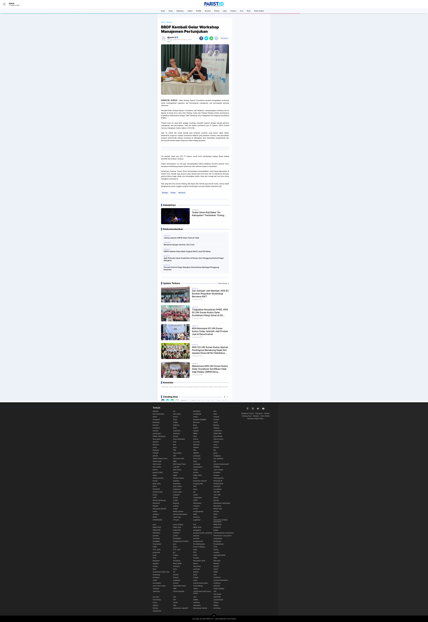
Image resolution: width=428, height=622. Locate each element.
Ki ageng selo (198, 483)
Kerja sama (157, 483)
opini (225, 11)
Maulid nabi (217, 509)
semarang (156, 575)
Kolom (216, 11)
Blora (195, 425)
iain (214, 461)
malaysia (196, 506)
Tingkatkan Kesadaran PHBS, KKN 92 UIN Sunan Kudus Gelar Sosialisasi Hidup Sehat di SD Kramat (210, 312)
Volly (174, 605)
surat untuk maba (159, 586)
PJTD (215, 547)
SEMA (215, 572)
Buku (175, 428)
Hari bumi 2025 (178, 458)
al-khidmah (197, 414)
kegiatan (176, 481)
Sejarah (196, 572)
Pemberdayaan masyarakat (223, 533)
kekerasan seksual (200, 481)
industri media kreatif (221, 464)
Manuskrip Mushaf (159, 509)
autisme (216, 417)
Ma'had (216, 500)
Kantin (195, 478)
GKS (174, 456)
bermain (156, 425)
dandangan (157, 433)
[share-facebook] (201, 38)
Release (216, 563)
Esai (241, 11)
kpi (194, 492)
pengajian (156, 541)
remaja (155, 566)
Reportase (180, 11)
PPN (194, 552)
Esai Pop (196, 444)
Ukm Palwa (157, 600)
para (154, 524)
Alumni (175, 417)
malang (175, 506)
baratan (216, 419)
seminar (176, 575)
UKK (174, 597)
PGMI (155, 547)
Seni (215, 575)
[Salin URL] (216, 38)
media (155, 511)
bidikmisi (176, 425)
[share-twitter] (206, 38)
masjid (175, 509)
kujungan (176, 495)
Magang (176, 503)
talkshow (216, 586)
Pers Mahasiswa (199, 544)
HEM (174, 461)
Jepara (175, 472)
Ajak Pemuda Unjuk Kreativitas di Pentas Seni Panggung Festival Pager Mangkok (194, 259)
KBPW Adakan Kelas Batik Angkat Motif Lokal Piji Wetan (187, 251)
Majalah (155, 506)
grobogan (196, 456)
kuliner (195, 495)
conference (217, 431)
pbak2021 (217, 527)
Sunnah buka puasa (200, 583)
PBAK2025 (156, 530)
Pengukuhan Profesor (181, 541)
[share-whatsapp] (211, 38)
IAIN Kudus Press (179, 464)
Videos (215, 602)
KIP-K (155, 486)
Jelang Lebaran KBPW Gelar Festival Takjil (181, 238)
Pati (194, 524)
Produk (198, 11)
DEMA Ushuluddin (159, 436)
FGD (174, 450)
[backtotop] (214, 616)
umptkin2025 (218, 600)
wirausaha (197, 605)
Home (163, 22)
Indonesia (196, 464)
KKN (194, 486)
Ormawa (176, 520)
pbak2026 (177, 530)
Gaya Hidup (177, 453)
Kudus (173, 193)
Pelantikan (156, 533)
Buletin (195, 428)
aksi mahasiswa (158, 414)
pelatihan (176, 533)
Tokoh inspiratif (178, 591)
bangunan (156, 419)
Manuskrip (217, 506)
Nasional (181, 193)
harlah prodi (157, 461)
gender (155, 456)
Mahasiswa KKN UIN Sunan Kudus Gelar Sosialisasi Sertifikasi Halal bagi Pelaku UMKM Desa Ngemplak (210, 369)
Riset (248, 11)
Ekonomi (156, 444)
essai (215, 444)
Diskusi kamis (218, 439)
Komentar (224, 38)
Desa (195, 436)
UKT (174, 600)
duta (174, 442)
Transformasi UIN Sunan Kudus (202, 592)
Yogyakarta (157, 611)
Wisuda (155, 608)
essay (155, 447)
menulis (216, 511)
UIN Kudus (217, 594)
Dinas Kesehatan (179, 439)
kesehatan (177, 483)
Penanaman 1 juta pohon (222, 536)
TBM (174, 588)
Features (233, 11)
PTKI (154, 558)
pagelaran (197, 520)
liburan (175, 497)
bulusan (155, 431)
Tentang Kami (247, 416)
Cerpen (196, 431)
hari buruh (197, 458)
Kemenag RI (217, 481)
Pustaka (196, 558)
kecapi (155, 481)
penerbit (196, 538)
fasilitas (196, 447)
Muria (215, 514)
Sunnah (175, 583)
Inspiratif (176, 467)
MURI (195, 514)
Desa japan (157, 439)
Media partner (178, 511)
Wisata (215, 605)
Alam (215, 414)
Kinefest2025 (218, 483)
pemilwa (156, 536)
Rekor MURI (177, 563)
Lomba (175, 500)
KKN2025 (216, 486)
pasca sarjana (178, 524)
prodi (154, 555)
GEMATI (196, 453)
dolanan (155, 442)
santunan (196, 569)
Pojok (195, 549)
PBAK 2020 (157, 527)
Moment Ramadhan (180, 514)
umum (155, 602)
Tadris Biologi (198, 586)
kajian (175, 475)
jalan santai (177, 470)
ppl (174, 552)
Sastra (171, 11)
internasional (197, 467)
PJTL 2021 (177, 549)
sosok (195, 580)
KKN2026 (156, 489)
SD (174, 572)
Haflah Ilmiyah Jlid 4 (160, 458)
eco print (196, 442)
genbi (215, 453)
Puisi (174, 558)
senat (195, 575)
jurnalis (195, 472)
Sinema (175, 577)
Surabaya (216, 583)
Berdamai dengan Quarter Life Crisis (179, 244)
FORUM (155, 453)
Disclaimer (259, 413)
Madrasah (156, 503)
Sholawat (156, 577)
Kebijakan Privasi (247, 413)
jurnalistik (216, 472)
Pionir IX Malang (199, 547)
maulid (195, 509)
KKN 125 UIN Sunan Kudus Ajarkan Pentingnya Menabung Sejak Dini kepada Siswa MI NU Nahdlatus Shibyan (210, 350)
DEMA (195, 433)
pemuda (196, 536)
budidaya (156, 428)
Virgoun (155, 605)
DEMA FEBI (217, 433)
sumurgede (157, 583)
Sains (175, 569)
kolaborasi (176, 489)
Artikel (189, 11)
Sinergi (195, 577)
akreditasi (196, 411)
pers (174, 544)
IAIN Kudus (157, 464)
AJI (174, 411)
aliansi (155, 417)
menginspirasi (198, 511)
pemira (175, 536)
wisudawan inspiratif (180, 608)
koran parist (177, 492)
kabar (155, 475)
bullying (216, 428)
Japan (195, 470)
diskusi (195, 439)
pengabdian (217, 538)
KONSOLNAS (158, 492)
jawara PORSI (158, 472)
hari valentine (218, 458)
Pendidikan (177, 538)
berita (163, 11)
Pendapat (156, 538)
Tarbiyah (156, 588)
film (214, 450)
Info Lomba (157, 467)
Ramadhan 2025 (199, 561)
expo (175, 447)
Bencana (196, 422)
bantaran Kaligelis (199, 419)
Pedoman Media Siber (255, 418)
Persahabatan (218, 544)
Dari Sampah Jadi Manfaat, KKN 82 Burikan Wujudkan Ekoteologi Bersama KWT (210, 293)
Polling (215, 549)
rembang (176, 566)
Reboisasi (216, 561)
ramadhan (176, 561)
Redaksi (256, 416)
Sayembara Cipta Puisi (161, 572)
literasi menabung (159, 500)
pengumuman (198, 541)
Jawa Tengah (218, 470)
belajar (175, 422)
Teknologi (156, 591)
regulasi (155, 563)
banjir (175, 419)
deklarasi (176, 433)
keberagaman (218, 478)
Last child (216, 495)
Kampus (216, 475)
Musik (155, 517)
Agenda (155, 411)
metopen (156, 514)
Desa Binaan (217, 436)
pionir (175, 547)
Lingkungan (197, 497)
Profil (195, 555)
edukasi (216, 442)
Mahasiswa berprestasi (221, 503)
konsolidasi (217, 489)
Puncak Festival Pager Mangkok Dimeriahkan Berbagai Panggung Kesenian (191, 268)
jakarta (155, 470)
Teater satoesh (218, 588)
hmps (195, 461)
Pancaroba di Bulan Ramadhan (220, 521)
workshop (217, 608)
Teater (195, 588)
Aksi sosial (176, 414)
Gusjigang (217, 456)
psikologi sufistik (219, 555)
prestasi (216, 552)
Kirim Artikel (259, 11)
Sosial (155, 580)
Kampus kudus (158, 478)
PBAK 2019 (217, 524)
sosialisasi (176, 580)
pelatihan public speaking (202, 533)
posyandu (156, 552)
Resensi (208, 11)
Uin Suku (156, 597)
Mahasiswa (197, 503)
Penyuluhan (157, 544)
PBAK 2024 (197, 527)
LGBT (155, 497)
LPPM (195, 500)
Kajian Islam (197, 475)
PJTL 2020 (157, 549)
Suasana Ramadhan (220, 580)
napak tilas (177, 517)
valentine (196, 602)
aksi (214, 411)
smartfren (216, 577)
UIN (214, 591)
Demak (175, 436)
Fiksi (194, 450)
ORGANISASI (157, 520)
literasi (215, 497)
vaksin (175, 602)
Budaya (165, 193)
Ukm (195, 597)
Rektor (195, 563)
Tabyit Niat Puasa (179, 586)
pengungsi (217, 541)
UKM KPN (217, 597)
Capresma (176, 431)
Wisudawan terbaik (200, 608)
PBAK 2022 (177, 527)
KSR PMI (216, 492)
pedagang (197, 530)
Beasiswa (156, 422)
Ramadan (156, 561)
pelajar (215, 530)
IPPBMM (216, 467)
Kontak (266, 413)
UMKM (195, 600)
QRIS (215, 558)
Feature (216, 447)
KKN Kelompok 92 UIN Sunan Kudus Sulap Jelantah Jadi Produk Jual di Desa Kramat (210, 331)
